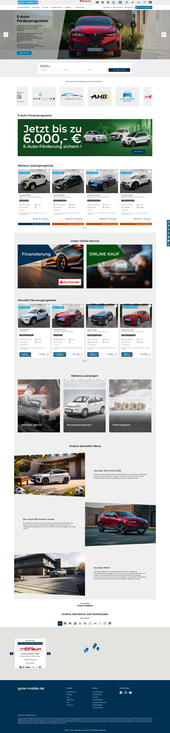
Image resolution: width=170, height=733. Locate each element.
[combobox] (50, 70)
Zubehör (68, 7)
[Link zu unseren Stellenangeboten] (130, 405)
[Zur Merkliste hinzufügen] (47, 171)
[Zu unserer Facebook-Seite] (121, 692)
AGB (68, 702)
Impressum (70, 705)
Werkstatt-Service (98, 707)
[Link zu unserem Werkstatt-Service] (39, 405)
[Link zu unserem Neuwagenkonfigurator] (84, 405)
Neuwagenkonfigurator (99, 702)
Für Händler (79, 7)
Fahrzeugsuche (97, 694)
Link (18, 41)
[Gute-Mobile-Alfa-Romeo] (102, 2)
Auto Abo (45, 7)
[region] (85, 34)
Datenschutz (70, 699)
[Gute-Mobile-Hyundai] (120, 2)
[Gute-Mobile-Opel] (126, 2)
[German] (81, 1)
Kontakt (108, 7)
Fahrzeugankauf (57, 7)
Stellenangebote (97, 705)
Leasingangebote (24, 7)
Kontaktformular (71, 692)
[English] (83, 1)
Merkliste (130, 7)
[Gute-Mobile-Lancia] (145, 2)
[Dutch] (90, 1)
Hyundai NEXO (102, 567)
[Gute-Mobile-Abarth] (108, 2)
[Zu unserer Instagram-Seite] (125, 692)
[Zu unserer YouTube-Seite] (130, 692)
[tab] (83, 227)
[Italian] (85, 1)
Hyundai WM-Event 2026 (107, 470)
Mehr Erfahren (138, 151)
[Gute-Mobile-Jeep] (132, 2)
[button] (6, 34)
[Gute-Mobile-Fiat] (97, 2)
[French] (88, 1)
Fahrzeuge (36, 7)
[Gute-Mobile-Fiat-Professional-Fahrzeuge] (150, 2)
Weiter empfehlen (145, 7)
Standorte (119, 7)
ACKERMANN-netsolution (97, 730)
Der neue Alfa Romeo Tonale (38, 519)
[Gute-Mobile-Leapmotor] (139, 2)
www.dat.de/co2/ (61, 723)
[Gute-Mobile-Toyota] (113, 2)
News (68, 697)
